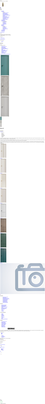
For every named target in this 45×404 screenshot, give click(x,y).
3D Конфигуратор (2, 32)
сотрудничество (3, 336)
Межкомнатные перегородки (5, 48)
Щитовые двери (3, 326)
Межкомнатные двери (4, 46)
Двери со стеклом (4, 324)
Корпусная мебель (4, 47)
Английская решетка (4, 323)
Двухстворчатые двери (4, 321)
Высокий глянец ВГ (4, 308)
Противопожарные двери (4, 50)
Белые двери (3, 325)
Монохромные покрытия (4, 306)
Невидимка (3, 315)
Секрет (2, 313)
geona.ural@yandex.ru (2, 344)
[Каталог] (0, 7)
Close (1, 400)
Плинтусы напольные (5, 302)
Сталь (2, 309)
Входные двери (4, 297)
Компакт (3, 314)
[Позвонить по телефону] (0, 347)
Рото (2, 318)
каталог (2, 335)
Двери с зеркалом (4, 322)
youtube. (2, 41)
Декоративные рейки (4, 52)
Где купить (1, 131)
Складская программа (5, 299)
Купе (2, 316)
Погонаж (3, 51)
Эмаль (2, 307)
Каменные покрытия (4, 305)
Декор (2, 49)
